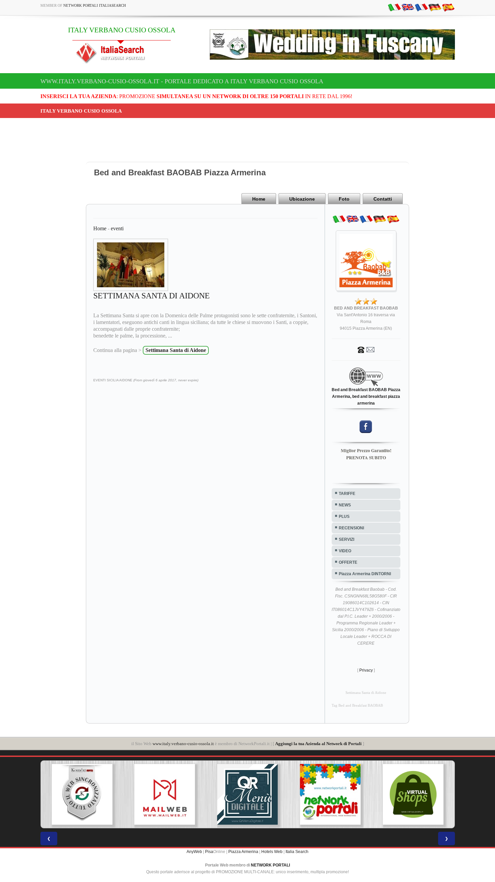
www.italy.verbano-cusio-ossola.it (183, 743)
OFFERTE (348, 562)
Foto (344, 199)
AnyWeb (194, 851)
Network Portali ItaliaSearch (94, 5)
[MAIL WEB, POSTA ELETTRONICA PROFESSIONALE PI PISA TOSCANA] (164, 794)
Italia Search (297, 851)
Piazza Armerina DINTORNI (365, 573)
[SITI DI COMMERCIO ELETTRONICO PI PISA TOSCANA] (413, 794)
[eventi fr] (421, 7)
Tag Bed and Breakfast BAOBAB (357, 705)
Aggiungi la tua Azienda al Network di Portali (318, 743)
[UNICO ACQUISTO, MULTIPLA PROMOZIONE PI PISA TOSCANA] (330, 794)
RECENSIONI (351, 528)
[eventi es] (448, 7)
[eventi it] (394, 7)
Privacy (366, 670)
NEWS (345, 505)
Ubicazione (302, 199)
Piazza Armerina (243, 851)
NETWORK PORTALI (270, 865)
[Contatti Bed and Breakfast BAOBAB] (366, 349)
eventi (117, 228)
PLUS (344, 516)
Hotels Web (272, 851)
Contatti (382, 199)
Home (258, 199)
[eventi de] (434, 7)
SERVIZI (346, 539)
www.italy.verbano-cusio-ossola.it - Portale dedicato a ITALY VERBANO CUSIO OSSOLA (181, 81)
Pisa (209, 851)
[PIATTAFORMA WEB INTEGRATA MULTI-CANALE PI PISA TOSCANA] (82, 794)
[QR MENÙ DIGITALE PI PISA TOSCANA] (247, 794)
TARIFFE (347, 493)
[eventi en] (408, 7)
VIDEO (345, 551)
